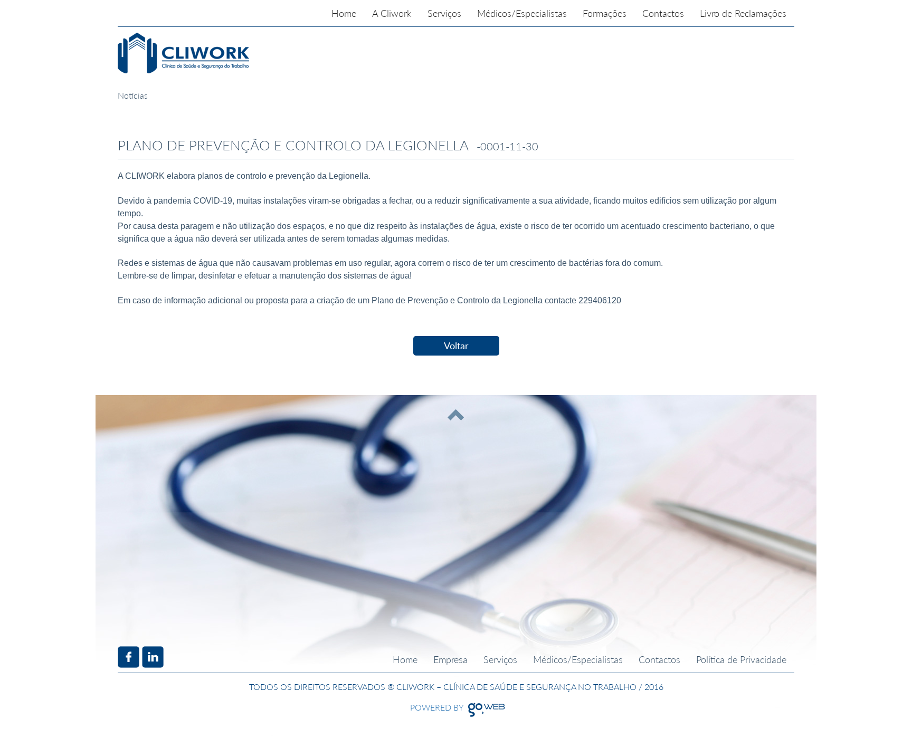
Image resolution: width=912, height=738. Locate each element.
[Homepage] (247, 53)
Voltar (456, 345)
